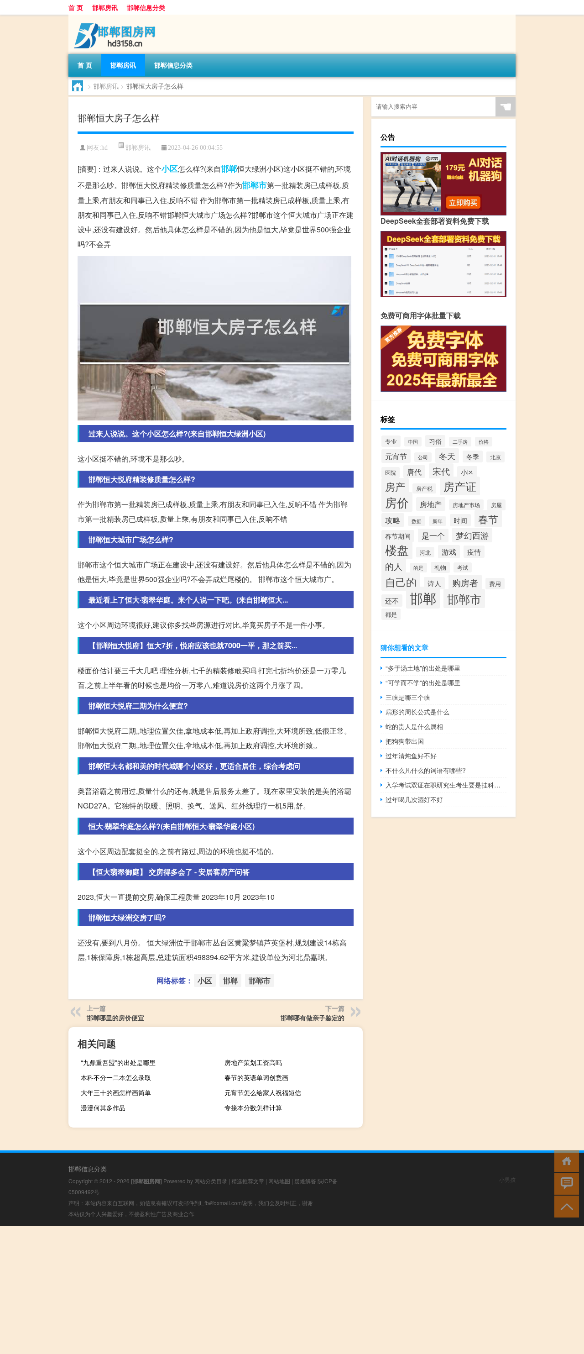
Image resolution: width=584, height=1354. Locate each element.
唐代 (414, 472)
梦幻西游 (472, 535)
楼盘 (397, 549)
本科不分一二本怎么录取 (116, 1077)
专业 (391, 441)
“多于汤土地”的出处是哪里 (423, 667)
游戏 (449, 551)
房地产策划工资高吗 (253, 1062)
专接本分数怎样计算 (253, 1107)
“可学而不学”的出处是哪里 (423, 682)
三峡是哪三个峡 (408, 697)
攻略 (393, 519)
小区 (170, 168)
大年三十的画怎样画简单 (116, 1092)
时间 (460, 520)
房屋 (496, 505)
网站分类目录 (210, 1181)
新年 (438, 521)
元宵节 (396, 456)
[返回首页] (564, 1160)
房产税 (424, 488)
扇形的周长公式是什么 (417, 711)
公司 (423, 457)
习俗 (435, 441)
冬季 (472, 456)
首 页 (75, 7)
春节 (488, 518)
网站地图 (279, 1181)
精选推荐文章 (247, 1181)
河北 (425, 552)
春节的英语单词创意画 (256, 1077)
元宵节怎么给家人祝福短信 (262, 1092)
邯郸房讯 (105, 7)
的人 (393, 566)
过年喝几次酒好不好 (414, 799)
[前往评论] (564, 1183)
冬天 (447, 456)
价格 (484, 441)
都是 (391, 614)
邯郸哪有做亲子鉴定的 (312, 1017)
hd (104, 147)
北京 (495, 457)
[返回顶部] (564, 1206)
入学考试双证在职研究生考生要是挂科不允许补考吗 (446, 784)
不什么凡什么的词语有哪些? (426, 770)
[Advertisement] (274, 1290)
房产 (395, 486)
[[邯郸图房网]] (116, 17)
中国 (413, 441)
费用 (495, 583)
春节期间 (398, 536)
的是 (418, 567)
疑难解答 (305, 1181)
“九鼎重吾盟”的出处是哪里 (118, 1062)
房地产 (431, 504)
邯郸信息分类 (146, 7)
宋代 (441, 471)
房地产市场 (466, 505)
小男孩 (507, 1179)
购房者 (465, 582)
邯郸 (229, 168)
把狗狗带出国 (405, 740)
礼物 (440, 567)
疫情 (474, 551)
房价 (397, 501)
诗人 (434, 583)
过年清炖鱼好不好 (411, 755)
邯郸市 (254, 185)
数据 (417, 521)
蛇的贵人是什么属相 (414, 726)
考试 (462, 567)
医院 (390, 472)
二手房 (460, 441)
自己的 (401, 581)
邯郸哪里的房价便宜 (115, 1017)
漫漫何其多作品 (103, 1107)
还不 (392, 600)
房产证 (459, 486)
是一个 (433, 535)
